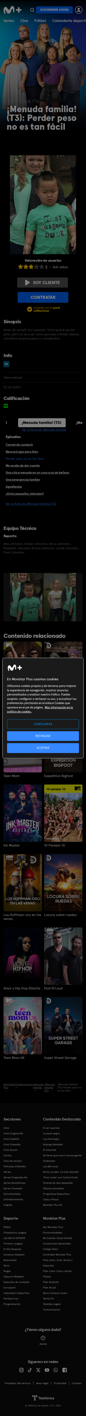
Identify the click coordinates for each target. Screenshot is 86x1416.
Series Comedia (13, 1188)
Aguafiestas (14, 486)
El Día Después (12, 1249)
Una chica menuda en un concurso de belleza (37, 472)
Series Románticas (14, 1182)
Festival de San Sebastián (58, 1182)
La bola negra (51, 1133)
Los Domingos (51, 1138)
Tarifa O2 (48, 1298)
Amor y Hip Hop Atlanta (22, 988)
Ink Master (12, 845)
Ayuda (43, 1343)
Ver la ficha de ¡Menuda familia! (44, 429)
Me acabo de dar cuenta (23, 465)
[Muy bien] (41, 266)
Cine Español (11, 1138)
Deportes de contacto (17, 1282)
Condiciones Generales (57, 1243)
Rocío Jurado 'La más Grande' (61, 1171)
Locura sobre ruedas (60, 915)
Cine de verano (13, 1160)
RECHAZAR (43, 736)
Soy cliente (46, 282)
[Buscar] (32, 10)
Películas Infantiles (15, 1166)
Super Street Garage (60, 1058)
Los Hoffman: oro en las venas (22, 917)
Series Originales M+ (16, 1177)
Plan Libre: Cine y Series (57, 1271)
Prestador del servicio (18, 1383)
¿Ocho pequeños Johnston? (25, 493)
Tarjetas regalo (52, 1304)
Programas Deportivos (56, 1193)
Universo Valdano (14, 1254)
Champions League (15, 1232)
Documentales (12, 1193)
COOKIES (76, 1383)
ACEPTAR (43, 748)
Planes (47, 1276)
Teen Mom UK (14, 1058)
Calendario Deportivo (16, 1293)
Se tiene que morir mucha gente (62, 1155)
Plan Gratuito (51, 1282)
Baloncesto (10, 1260)
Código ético (50, 1249)
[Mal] (25, 266)
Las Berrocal (50, 1166)
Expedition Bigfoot (58, 776)
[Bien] (36, 266)
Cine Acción (11, 1149)
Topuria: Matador (14, 1276)
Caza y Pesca (50, 1199)
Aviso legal (42, 1383)
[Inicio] (12, 10)
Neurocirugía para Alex (22, 451)
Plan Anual (49, 1287)
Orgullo (8, 1204)
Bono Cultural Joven (55, 1293)
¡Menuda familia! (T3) (41, 422)
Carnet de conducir (19, 444)
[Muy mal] (20, 266)
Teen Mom (11, 776)
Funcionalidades (52, 1232)
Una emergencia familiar (23, 479)
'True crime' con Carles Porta (60, 1177)
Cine (24, 20)
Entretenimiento (13, 1199)
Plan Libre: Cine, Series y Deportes (57, 1263)
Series (9, 20)
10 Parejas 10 (54, 845)
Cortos (7, 1155)
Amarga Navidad (53, 1144)
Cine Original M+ (13, 1133)
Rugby (7, 1271)
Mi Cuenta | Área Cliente (57, 1238)
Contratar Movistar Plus (57, 1254)
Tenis (6, 1265)
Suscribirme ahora (54, 9)
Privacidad (60, 1383)
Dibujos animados (53, 1188)
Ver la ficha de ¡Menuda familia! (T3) (31, 503)
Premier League (13, 1243)
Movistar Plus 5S (52, 1204)
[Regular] (31, 266)
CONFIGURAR (43, 724)
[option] (26, 597)
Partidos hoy (11, 1298)
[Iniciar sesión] (78, 9)
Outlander (49, 1160)
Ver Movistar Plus (53, 1227)
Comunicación (51, 1309)
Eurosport (9, 1287)
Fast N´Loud (53, 988)
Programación (12, 1304)
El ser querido (51, 1128)
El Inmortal (49, 1149)
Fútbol (40, 20)
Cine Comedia (12, 1144)
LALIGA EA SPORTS (14, 1238)
